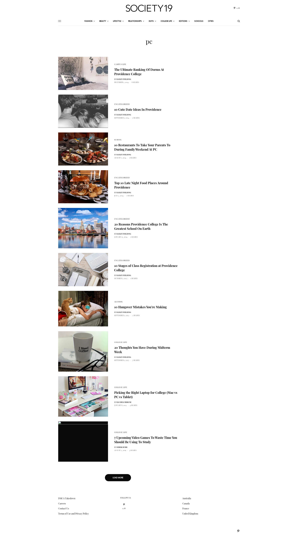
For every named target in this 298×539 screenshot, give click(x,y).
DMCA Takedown (66, 498)
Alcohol (118, 301)
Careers (62, 503)
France (185, 508)
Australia (186, 498)
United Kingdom (190, 513)
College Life (120, 342)
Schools (198, 21)
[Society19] (149, 8)
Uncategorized (122, 104)
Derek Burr (122, 447)
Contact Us (63, 508)
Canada (186, 503)
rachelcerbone (124, 402)
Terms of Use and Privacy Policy (73, 513)
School (118, 140)
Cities (211, 21)
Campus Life (120, 64)
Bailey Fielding (124, 79)
